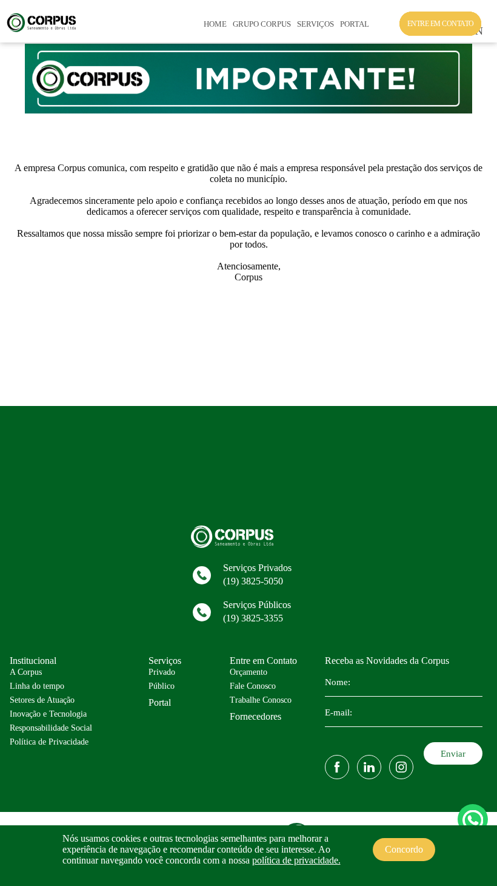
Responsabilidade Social (51, 727)
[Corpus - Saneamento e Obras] (45, 30)
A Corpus (26, 672)
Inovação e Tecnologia (48, 714)
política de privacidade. (296, 860)
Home (215, 24)
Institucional (33, 660)
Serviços (315, 24)
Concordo (404, 849)
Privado (161, 672)
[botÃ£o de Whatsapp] (473, 819)
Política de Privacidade (49, 741)
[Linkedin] (369, 767)
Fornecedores (255, 716)
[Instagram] (401, 767)
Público (161, 686)
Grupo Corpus (262, 24)
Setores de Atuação (42, 700)
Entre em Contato (263, 660)
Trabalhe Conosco (261, 700)
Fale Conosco (253, 686)
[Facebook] (337, 767)
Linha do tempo (37, 686)
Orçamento (248, 672)
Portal (354, 24)
